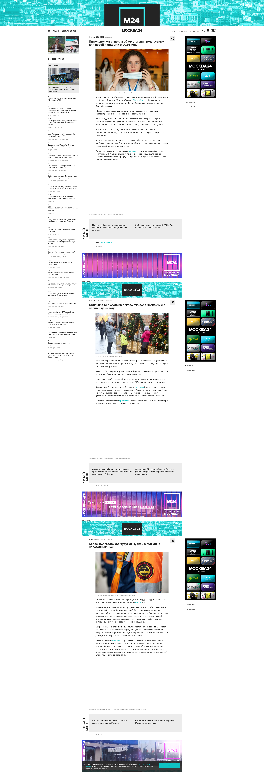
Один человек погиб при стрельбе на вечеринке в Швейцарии (61, 167)
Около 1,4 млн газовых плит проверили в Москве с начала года (154, 721)
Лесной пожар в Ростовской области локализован (61, 274)
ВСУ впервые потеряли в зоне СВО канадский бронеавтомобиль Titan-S (61, 198)
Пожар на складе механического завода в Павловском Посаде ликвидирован (62, 284)
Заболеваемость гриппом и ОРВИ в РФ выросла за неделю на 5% (154, 226)
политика (56, 115)
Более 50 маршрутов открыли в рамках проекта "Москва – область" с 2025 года (62, 187)
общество (51, 337)
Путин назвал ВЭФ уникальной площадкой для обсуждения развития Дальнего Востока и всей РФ (62, 110)
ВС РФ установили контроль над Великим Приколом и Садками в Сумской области (63, 209)
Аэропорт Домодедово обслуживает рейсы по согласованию (61, 323)
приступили (124, 400)
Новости (56, 59)
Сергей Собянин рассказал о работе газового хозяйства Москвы (109, 721)
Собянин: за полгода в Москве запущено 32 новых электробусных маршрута (62, 89)
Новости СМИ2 (87, 281)
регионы (61, 103)
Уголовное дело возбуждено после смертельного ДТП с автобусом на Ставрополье (61, 355)
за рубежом (58, 127)
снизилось (133, 151)
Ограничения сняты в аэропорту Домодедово (60, 263)
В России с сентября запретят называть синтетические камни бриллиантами (63, 334)
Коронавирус (107, 242)
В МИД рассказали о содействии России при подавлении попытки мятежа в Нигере (62, 123)
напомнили (117, 640)
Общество (108, 37)
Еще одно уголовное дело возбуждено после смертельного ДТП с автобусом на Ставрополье (62, 135)
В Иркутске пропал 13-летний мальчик (62, 303)
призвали (139, 387)
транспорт (60, 180)
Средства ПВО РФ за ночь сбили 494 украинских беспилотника (61, 294)
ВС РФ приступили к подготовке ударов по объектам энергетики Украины (62, 220)
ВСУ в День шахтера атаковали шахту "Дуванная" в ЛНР (62, 99)
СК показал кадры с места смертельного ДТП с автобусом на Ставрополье (63, 156)
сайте (138, 602)
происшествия (52, 103)
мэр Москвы (52, 180)
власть (50, 115)
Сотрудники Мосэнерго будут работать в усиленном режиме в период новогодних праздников (154, 471)
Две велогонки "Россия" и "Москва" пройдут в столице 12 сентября (61, 146)
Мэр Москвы (54, 66)
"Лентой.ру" (139, 100)
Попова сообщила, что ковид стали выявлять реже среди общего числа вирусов (109, 227)
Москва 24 (132, 30)
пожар (60, 277)
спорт (50, 150)
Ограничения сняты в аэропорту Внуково (60, 344)
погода (105, 485)
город (55, 150)
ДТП (59, 139)
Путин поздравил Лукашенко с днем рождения (61, 230)
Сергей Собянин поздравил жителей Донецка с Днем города (61, 253)
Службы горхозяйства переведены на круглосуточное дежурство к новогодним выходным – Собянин (112, 471)
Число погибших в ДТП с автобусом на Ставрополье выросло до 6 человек (62, 313)
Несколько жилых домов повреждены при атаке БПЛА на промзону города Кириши (62, 242)
